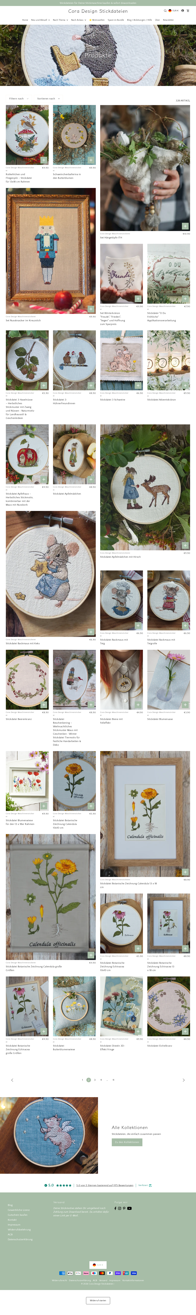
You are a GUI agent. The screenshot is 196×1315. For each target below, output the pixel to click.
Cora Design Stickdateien (98, 10)
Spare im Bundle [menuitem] (116, 20)
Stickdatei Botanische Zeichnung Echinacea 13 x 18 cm (160, 967)
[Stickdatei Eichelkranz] (168, 1006)
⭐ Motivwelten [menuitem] (97, 20)
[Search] (165, 10)
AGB (10, 1234)
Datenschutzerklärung (20, 1239)
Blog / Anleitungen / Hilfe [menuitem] (139, 20)
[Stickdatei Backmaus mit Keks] (51, 574)
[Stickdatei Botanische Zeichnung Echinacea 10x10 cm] (121, 923)
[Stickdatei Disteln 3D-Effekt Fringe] (121, 1006)
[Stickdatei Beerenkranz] (27, 680)
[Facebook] (115, 1208)
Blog (10, 1205)
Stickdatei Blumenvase (160, 719)
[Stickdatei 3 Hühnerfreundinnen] (74, 360)
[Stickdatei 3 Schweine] (121, 360)
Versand (103, 1280)
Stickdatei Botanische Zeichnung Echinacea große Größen (18, 1049)
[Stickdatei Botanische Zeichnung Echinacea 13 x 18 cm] (168, 923)
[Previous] (12, 1080)
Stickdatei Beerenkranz (19, 719)
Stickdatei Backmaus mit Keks (23, 643)
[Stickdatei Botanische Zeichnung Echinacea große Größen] (27, 1006)
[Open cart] (188, 10)
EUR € (176, 10)
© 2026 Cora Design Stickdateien (97, 1284)
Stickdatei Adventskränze (161, 399)
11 (113, 1080)
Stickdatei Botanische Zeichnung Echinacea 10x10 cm (112, 967)
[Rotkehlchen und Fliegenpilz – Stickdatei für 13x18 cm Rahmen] (27, 135)
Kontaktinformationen (133, 1280)
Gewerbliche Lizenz (19, 1210)
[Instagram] (119, 1208)
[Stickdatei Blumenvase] (168, 680)
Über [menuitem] (157, 20)
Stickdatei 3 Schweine (112, 399)
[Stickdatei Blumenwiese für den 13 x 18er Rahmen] (27, 781)
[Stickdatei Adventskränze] (168, 360)
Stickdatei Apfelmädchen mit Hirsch (120, 557)
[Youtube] (129, 1208)
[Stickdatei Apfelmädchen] (74, 454)
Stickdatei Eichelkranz (159, 1045)
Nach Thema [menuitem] (59, 20)
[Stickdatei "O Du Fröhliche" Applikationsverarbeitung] (168, 274)
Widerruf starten (98, 1300)
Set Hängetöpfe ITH (111, 237)
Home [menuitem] (25, 20)
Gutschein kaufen (18, 1215)
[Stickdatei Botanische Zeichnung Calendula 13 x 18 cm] (145, 814)
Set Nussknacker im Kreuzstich (23, 320)
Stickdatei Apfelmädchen (67, 493)
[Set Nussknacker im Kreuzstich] (51, 251)
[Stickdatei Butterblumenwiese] (74, 1006)
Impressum (14, 1224)
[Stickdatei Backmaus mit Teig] (121, 600)
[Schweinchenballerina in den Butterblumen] (74, 135)
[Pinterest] (124, 1208)
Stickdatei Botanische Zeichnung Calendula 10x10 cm (65, 824)
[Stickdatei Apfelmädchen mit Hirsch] (145, 487)
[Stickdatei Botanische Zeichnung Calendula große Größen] (51, 897)
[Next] (184, 1080)
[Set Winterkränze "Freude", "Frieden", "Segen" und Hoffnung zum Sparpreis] (121, 274)
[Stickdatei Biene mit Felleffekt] (121, 680)
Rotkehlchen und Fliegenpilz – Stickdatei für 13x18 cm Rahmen (19, 178)
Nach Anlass (77, 20)
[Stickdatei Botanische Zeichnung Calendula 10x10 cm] (74, 781)
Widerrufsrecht (59, 1280)
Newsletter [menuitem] (168, 20)
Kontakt (12, 1219)
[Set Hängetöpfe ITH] (145, 168)
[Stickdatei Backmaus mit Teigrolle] (168, 600)
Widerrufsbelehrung (19, 1229)
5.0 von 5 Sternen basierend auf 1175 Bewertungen (104, 1185)
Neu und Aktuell (39, 20)
